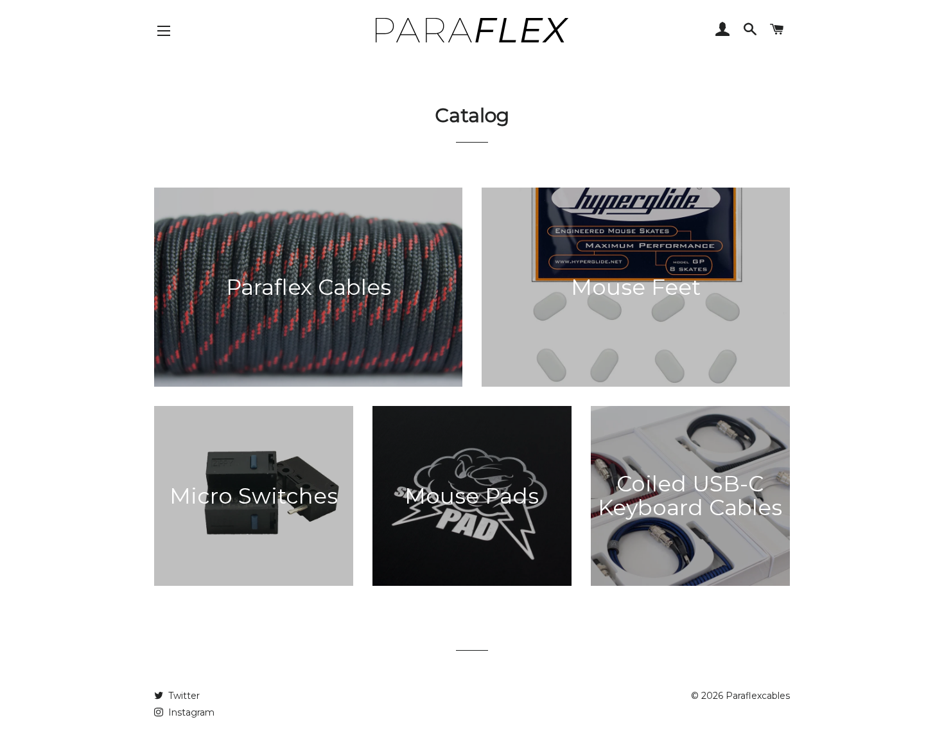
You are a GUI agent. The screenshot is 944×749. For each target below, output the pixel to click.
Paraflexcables (758, 695)
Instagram (190, 712)
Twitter (183, 695)
